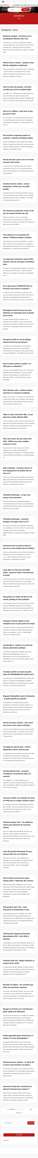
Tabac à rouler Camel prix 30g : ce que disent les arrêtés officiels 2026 (18, 415)
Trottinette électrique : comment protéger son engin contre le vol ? (16, 520)
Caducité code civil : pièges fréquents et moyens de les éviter (18, 961)
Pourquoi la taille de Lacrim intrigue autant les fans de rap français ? (17, 340)
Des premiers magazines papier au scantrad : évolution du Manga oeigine (18, 136)
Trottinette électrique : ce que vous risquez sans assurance (16, 496)
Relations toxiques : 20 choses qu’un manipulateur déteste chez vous (17, 37)
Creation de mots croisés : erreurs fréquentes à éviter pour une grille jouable (16, 186)
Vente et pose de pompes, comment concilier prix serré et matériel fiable (17, 88)
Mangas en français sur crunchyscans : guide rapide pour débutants (18, 1010)
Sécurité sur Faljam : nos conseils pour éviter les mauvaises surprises (18, 986)
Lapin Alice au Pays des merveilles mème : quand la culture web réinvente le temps (18, 572)
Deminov (19, 15)
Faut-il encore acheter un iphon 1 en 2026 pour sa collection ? (17, 365)
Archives (6, 1140)
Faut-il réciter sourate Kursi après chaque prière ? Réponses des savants (18, 879)
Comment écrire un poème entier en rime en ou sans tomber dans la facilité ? (19, 547)
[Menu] (3, 2)
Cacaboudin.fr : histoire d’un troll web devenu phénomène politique (17, 646)
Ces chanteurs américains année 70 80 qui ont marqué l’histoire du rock (18, 212)
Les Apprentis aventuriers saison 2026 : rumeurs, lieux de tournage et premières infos (18, 262)
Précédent (12, 1109)
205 (31, 1109)
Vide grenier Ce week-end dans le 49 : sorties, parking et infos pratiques (18, 598)
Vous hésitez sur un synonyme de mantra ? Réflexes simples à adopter (17, 236)
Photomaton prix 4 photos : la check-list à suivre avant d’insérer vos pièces (18, 1063)
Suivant (18, 1113)
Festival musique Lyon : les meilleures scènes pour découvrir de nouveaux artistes (18, 825)
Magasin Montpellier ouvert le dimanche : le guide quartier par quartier (19, 697)
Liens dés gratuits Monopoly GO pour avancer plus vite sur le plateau (17, 852)
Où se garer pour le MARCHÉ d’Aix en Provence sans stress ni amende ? (17, 287)
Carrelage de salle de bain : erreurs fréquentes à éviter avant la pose (16, 748)
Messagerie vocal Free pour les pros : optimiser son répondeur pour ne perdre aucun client (18, 313)
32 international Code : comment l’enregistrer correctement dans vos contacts (17, 774)
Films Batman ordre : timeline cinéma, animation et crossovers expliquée (18, 391)
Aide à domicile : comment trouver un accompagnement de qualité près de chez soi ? (17, 471)
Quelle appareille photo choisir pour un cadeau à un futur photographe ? (18, 1036)
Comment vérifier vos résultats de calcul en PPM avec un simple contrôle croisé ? (19, 799)
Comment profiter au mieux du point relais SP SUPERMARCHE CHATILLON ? (18, 673)
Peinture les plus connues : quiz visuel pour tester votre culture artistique (18, 724)
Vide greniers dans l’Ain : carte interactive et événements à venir (16, 908)
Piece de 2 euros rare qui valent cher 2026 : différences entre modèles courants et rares (17, 441)
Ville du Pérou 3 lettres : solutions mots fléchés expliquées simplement (18, 64)
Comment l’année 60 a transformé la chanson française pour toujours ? (17, 1087)
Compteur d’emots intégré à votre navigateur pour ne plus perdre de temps (19, 622)
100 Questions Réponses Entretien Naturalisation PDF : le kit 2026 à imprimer (16, 936)
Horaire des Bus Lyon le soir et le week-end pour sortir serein (18, 160)
